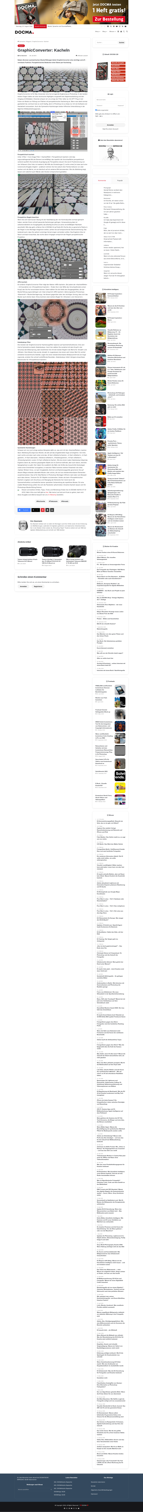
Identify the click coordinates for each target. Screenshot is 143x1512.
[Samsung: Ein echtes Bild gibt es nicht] (100, 409)
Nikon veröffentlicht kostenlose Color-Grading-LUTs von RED (104, 736)
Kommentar (102, 180)
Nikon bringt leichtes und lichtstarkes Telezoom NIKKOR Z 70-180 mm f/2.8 (76, 561)
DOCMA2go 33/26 (59, 1495)
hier (47, 492)
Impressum (94, 1494)
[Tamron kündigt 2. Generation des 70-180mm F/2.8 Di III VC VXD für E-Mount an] (52, 551)
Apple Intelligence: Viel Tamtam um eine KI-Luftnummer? (115, 455)
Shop (97, 31)
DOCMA (84, 1505)
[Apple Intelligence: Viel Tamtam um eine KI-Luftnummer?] (100, 457)
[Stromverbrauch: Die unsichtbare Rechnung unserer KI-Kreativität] (100, 347)
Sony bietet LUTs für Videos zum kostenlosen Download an (103, 761)
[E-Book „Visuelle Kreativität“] (120, 787)
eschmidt (106, 254)
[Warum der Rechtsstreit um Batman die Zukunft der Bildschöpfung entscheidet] (100, 531)
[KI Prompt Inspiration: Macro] (100, 322)
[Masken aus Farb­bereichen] (120, 702)
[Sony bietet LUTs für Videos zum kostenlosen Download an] (120, 763)
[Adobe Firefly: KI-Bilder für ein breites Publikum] (100, 433)
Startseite (22, 41)
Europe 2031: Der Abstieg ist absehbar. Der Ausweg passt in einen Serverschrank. (76, 26)
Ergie (105, 228)
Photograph (107, 188)
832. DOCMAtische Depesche (63, 1488)
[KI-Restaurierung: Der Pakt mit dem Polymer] (100, 507)
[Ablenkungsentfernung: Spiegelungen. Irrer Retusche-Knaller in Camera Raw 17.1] (100, 495)
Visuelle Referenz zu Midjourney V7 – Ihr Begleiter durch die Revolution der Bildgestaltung (114, 334)
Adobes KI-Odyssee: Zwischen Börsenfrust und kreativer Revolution (116, 357)
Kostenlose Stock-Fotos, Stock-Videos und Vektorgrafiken (103, 797)
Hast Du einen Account (110, 129)
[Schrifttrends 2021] (120, 775)
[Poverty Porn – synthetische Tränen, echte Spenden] (100, 445)
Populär (120, 180)
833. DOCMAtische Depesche (63, 1485)
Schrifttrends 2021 (101, 771)
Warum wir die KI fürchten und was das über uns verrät (116, 308)
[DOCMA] (24, 32)
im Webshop (52, 495)
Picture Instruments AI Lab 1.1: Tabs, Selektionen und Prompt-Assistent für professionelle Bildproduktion (116, 371)
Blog (104, 31)
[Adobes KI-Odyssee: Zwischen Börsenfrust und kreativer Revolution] (100, 359)
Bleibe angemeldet (102, 110)
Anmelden (110, 125)
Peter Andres (108, 207)
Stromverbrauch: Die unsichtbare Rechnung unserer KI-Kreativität (115, 345)
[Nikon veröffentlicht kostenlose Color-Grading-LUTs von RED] (120, 738)
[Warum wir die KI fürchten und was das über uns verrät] (100, 310)
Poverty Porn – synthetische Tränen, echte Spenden (115, 443)
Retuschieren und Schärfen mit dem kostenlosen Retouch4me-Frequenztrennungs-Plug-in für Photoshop (104, 750)
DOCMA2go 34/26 (59, 1491)
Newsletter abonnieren (98, 1482)
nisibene (106, 245)
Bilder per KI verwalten (115, 417)
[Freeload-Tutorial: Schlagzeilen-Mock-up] (120, 714)
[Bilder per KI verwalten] (100, 421)
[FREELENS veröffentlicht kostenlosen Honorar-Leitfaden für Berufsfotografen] (120, 690)
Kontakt (93, 1486)
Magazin (28, 41)
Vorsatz (65, 501)
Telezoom (53, 501)
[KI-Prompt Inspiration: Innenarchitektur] (100, 298)
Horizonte (41, 501)
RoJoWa (106, 217)
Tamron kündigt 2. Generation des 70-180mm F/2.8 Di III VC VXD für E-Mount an (52, 561)
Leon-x (106, 262)
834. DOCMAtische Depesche (63, 1482)
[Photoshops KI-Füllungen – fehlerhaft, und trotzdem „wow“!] (100, 397)
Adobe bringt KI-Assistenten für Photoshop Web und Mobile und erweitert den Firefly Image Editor (116, 469)
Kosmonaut (107, 198)
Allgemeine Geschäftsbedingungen (101, 1490)
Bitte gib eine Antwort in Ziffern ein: (107, 114)
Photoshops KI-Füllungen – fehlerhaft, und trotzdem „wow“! (116, 395)
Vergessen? (121, 105)
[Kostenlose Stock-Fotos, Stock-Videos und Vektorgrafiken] (120, 800)
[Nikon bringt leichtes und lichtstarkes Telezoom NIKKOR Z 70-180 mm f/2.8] (77, 551)
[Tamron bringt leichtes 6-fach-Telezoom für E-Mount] (28, 551)
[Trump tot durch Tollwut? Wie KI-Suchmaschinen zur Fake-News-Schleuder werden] (100, 483)
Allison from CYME (109, 236)
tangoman (107, 271)
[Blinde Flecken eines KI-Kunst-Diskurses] (100, 385)
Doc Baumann (23, 55)
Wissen (111, 31)
